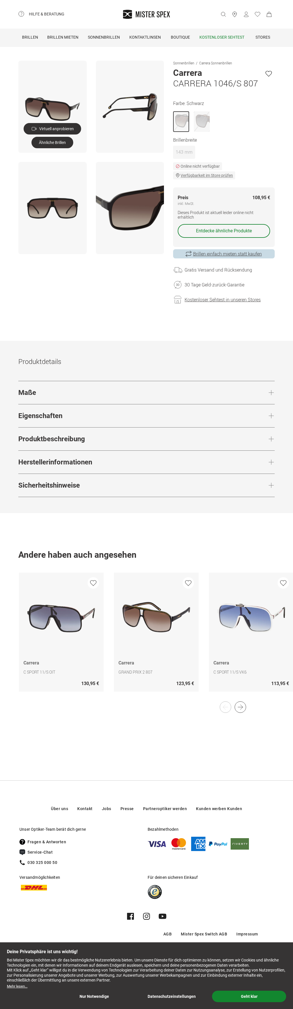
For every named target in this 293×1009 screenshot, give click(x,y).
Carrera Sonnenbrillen (215, 63)
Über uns (59, 808)
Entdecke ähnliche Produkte (224, 231)
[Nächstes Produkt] (240, 707)
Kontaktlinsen (145, 37)
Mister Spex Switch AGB (204, 934)
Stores (263, 37)
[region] (146, 638)
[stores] (234, 14)
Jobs (106, 808)
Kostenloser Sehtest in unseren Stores (223, 299)
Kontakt (85, 808)
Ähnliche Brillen (52, 142)
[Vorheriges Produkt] (225, 707)
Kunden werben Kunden (219, 808)
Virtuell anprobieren (56, 128)
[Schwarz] (181, 121)
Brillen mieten (62, 37)
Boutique (180, 37)
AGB (167, 934)
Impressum (247, 934)
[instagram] (146, 916)
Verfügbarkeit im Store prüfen (207, 175)
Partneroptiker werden (165, 808)
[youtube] (163, 916)
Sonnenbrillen (104, 37)
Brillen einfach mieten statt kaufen (227, 254)
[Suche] (223, 14)
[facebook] (130, 916)
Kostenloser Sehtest (221, 37)
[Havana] (202, 121)
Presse (127, 808)
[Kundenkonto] (246, 14)
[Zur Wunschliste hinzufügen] (268, 73)
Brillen (30, 37)
